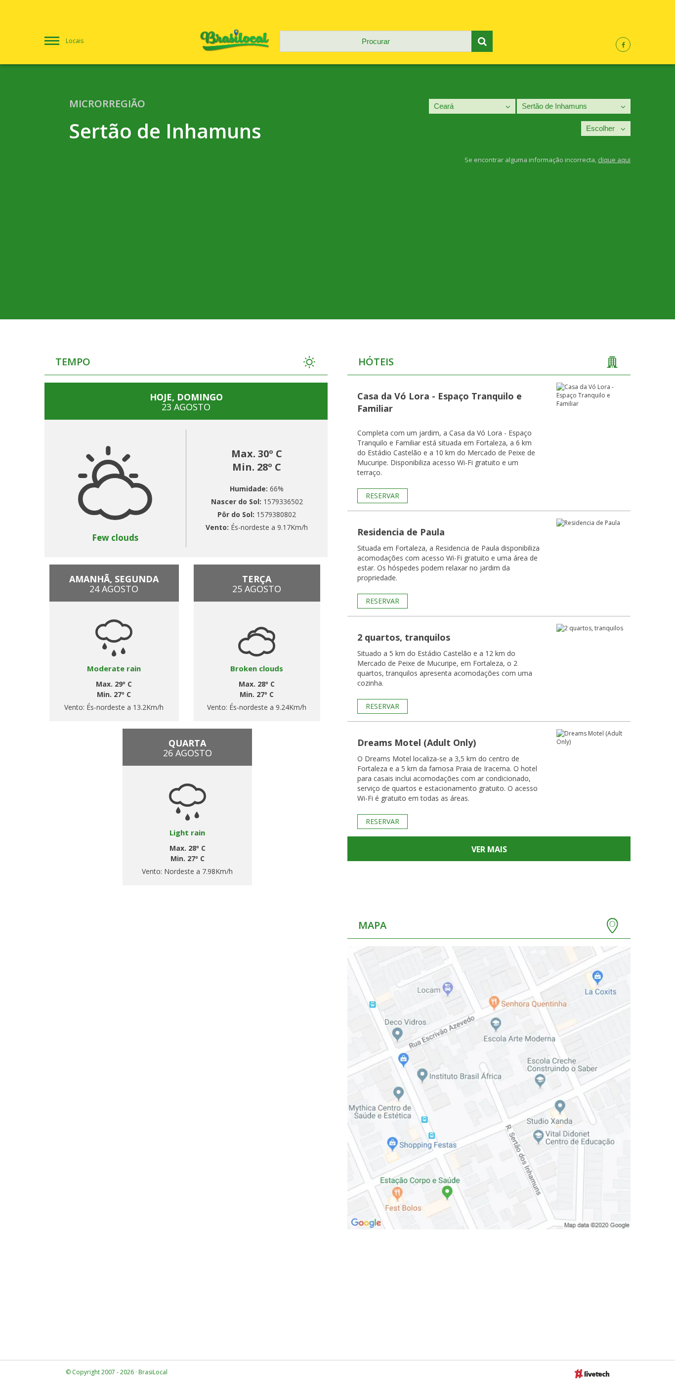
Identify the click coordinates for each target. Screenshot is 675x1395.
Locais (75, 41)
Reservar (382, 495)
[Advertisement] (337, 250)
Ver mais (489, 849)
